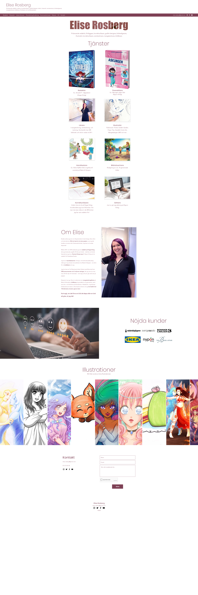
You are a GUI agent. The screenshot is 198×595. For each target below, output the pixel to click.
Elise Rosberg (18, 5)
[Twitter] (67, 469)
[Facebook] (189, 15)
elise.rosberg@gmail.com (179, 15)
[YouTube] (192, 15)
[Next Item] (195, 412)
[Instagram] (187, 15)
